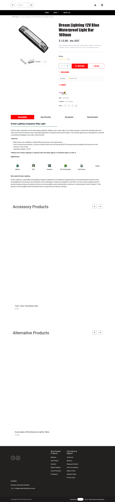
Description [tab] (22, 117)
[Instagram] (18, 458)
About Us (69, 461)
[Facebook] (65, 105)
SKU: (60, 98)
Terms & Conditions (72, 467)
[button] (99, 217)
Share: (61, 105)
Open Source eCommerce (96, 499)
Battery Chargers (56, 467)
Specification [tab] (46, 117)
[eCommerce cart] (102, 5)
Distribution (54, 474)
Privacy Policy (71, 477)
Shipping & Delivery (72, 464)
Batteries (53, 457)
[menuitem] (46, 12)
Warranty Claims (71, 474)
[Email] (76, 105)
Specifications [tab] (92, 117)
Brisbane (62, 78)
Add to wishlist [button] (65, 72)
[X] (68, 105)
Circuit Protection (56, 471)
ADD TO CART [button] (81, 66)
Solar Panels (54, 461)
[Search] (31, 5)
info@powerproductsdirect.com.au (25, 488)
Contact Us (70, 457)
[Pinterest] (72, 105)
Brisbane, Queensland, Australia (20, 485)
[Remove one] (62, 66)
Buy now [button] (97, 66)
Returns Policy (71, 471)
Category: (61, 101)
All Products (15, 17)
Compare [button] (63, 85)
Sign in (95, 5)
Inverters (53, 464)
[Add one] (67, 66)
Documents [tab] (69, 117)
